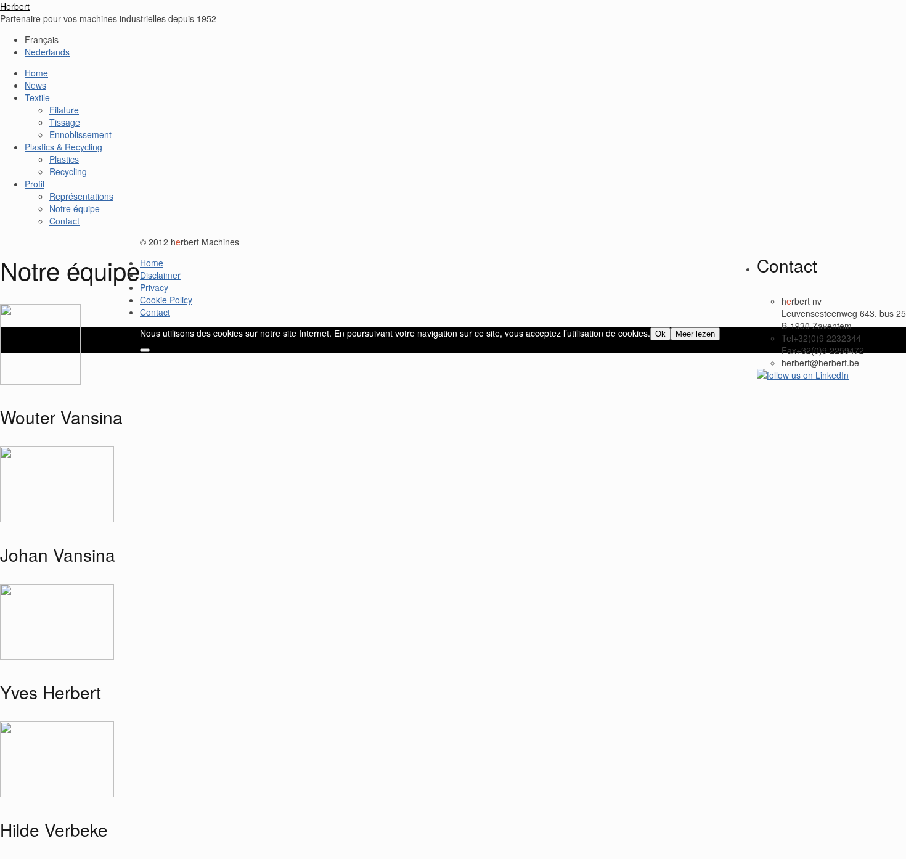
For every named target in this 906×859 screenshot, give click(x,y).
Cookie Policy (166, 300)
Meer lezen (695, 334)
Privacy (154, 287)
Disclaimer (160, 275)
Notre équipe (74, 208)
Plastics (64, 159)
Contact (64, 221)
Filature (64, 110)
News (35, 85)
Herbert (15, 6)
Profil (34, 184)
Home (36, 73)
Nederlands (47, 52)
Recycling (68, 171)
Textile (37, 97)
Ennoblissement (80, 134)
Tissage (64, 122)
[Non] (145, 350)
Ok (660, 334)
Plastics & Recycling (63, 147)
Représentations (81, 196)
